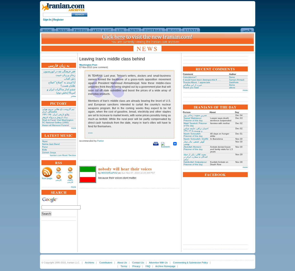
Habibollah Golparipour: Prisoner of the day (195, 163)
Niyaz (45, 141)
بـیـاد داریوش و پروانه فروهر (55, 117)
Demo (232, 77)
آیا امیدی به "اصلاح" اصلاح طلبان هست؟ (61, 84)
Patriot (100, 141)
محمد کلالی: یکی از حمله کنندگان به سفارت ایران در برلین (196, 156)
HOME (47, 30)
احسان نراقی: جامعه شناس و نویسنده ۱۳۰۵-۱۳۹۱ (196, 129)
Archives (89, 262)
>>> (90, 133)
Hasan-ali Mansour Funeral (55, 125)
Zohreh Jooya (49, 152)
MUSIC (63, 30)
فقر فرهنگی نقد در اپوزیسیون (59, 71)
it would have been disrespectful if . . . (202, 80)
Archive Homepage (165, 266)
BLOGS (173, 30)
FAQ (148, 266)
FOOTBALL (153, 30)
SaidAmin (234, 82)
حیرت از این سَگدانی (192, 85)
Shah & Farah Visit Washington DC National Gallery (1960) (57, 121)
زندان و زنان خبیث (65, 75)
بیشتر (73, 96)
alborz (232, 87)
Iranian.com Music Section (63, 155)
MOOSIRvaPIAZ (109, 173)
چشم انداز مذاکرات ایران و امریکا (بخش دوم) (61, 91)
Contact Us (138, 262)
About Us (122, 262)
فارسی (247, 30)
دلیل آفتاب (69, 78)
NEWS (134, 30)
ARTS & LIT (101, 30)
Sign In (47, 19)
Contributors (105, 262)
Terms (124, 266)
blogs (58, 172)
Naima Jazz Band (51, 144)
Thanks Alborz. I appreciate (196, 82)
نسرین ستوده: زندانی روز (195, 115)
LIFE (120, 30)
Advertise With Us (158, 262)
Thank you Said (191, 87)
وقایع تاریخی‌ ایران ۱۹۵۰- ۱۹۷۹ (55, 114)
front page (47, 178)
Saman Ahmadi (236, 80)
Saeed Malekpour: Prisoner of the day (193, 119)
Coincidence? (190, 77)
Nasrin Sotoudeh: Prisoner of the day (193, 134)
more (73, 128)
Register (58, 19)
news (70, 172)
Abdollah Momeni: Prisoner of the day (193, 148)
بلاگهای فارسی (70, 181)
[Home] (63, 11)
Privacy (136, 266)
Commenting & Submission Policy (190, 262)
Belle (44, 149)
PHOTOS (80, 30)
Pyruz (45, 147)
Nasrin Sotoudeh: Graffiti (196, 139)
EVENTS (190, 30)
